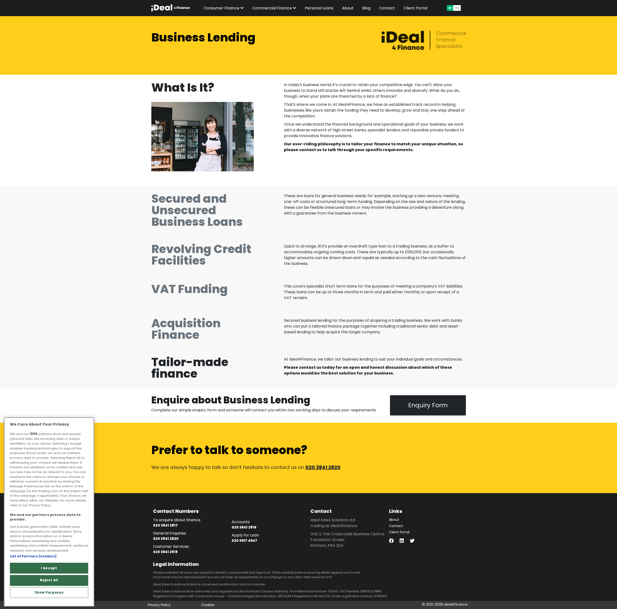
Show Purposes (49, 592)
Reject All (49, 580)
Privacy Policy (159, 604)
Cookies (208, 604)
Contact (396, 525)
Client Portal (399, 532)
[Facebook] (394, 541)
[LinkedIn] (405, 541)
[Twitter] (414, 541)
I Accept (49, 568)
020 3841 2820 (323, 467)
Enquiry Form (428, 405)
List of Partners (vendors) (33, 556)
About (394, 519)
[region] (49, 512)
